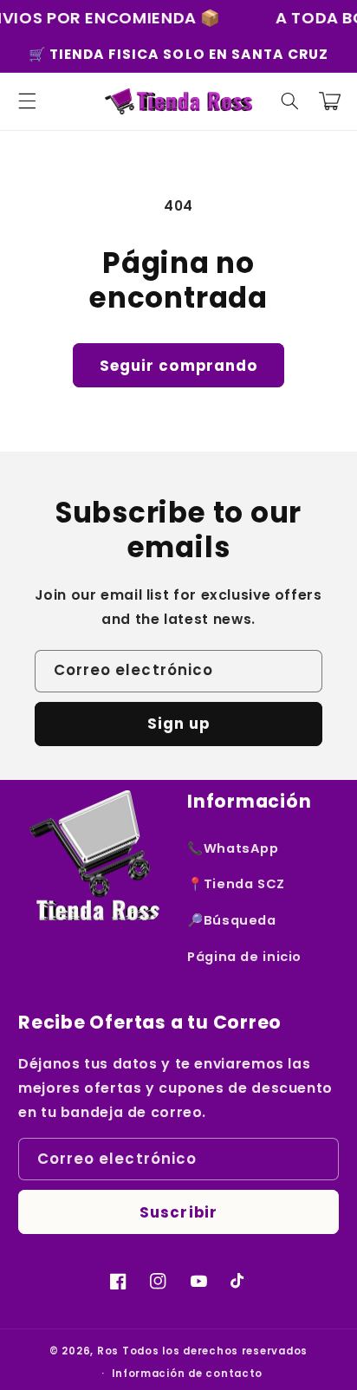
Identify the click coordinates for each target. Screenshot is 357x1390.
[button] (27, 101)
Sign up (178, 723)
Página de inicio (244, 956)
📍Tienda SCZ (236, 884)
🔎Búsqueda (231, 920)
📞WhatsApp (233, 848)
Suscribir (178, 1212)
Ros (108, 1351)
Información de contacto (187, 1373)
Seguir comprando (178, 365)
